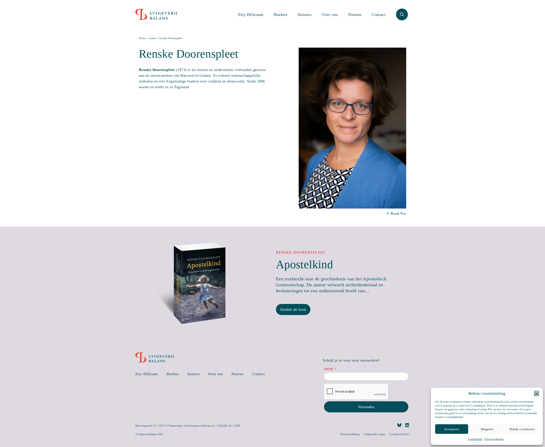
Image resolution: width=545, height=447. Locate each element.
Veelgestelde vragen (374, 434)
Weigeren (487, 429)
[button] (536, 393)
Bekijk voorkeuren (522, 429)
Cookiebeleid (475, 439)
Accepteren (451, 429)
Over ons (330, 14)
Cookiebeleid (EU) (399, 434)
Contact (379, 14)
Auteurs (304, 14)
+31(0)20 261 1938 (228, 425)
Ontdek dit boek (293, 309)
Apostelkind (304, 264)
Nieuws (354, 14)
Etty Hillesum (251, 14)
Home (142, 38)
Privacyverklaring (493, 439)
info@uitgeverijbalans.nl (199, 425)
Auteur (152, 38)
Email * (330, 369)
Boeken (280, 14)
